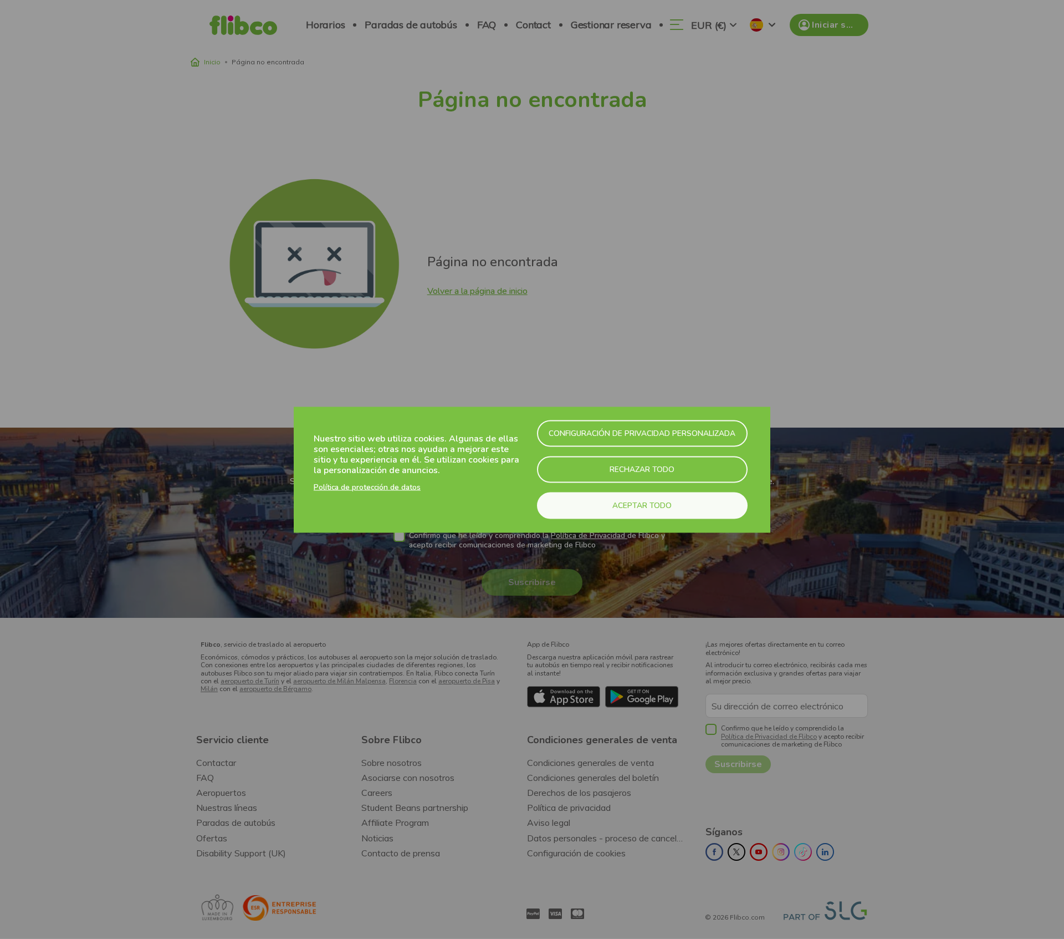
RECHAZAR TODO (642, 469)
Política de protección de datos (367, 487)
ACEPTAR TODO (642, 505)
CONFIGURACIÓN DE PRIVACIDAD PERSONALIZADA (642, 433)
